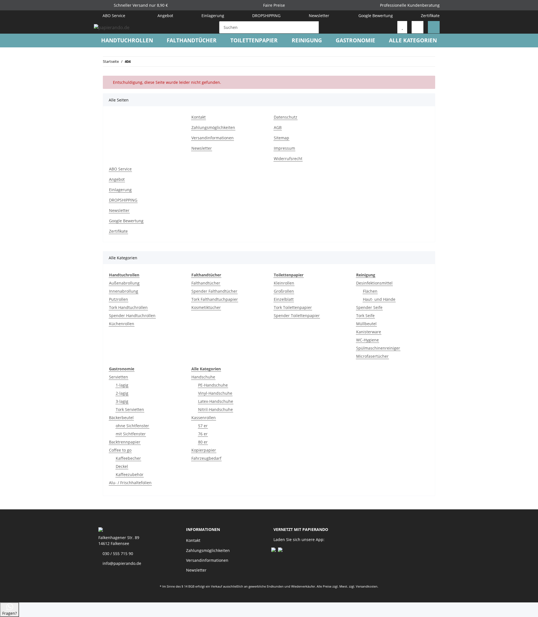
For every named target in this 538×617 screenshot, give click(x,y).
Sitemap (281, 137)
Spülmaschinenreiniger (378, 348)
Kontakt (198, 117)
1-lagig (122, 385)
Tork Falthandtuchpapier (214, 299)
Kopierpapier (203, 450)
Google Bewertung (375, 15)
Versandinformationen (212, 137)
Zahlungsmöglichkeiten (213, 127)
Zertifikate (430, 15)
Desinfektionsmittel (374, 283)
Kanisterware (368, 331)
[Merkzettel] (402, 27)
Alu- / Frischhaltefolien (130, 482)
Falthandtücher (205, 283)
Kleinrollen (284, 283)
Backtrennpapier (124, 442)
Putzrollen (118, 299)
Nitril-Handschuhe (215, 409)
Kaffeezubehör (129, 474)
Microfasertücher (372, 356)
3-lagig (122, 401)
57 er (203, 425)
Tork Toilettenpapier (293, 307)
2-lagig (122, 393)
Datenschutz (285, 117)
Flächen (370, 291)
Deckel (122, 466)
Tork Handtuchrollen (128, 307)
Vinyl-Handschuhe (215, 393)
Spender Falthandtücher (214, 291)
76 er (203, 433)
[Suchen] (313, 27)
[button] (417, 27)
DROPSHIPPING (266, 15)
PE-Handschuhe (213, 385)
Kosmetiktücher (206, 307)
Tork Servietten (130, 409)
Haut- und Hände (379, 299)
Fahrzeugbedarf (206, 458)
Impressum (284, 148)
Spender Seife (369, 307)
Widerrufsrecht (288, 158)
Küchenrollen (121, 323)
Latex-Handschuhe (215, 401)
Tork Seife (365, 315)
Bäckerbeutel (121, 417)
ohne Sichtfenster (132, 425)
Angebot (164, 15)
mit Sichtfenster (131, 433)
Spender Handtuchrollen (132, 315)
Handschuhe (203, 377)
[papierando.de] (111, 27)
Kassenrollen (203, 417)
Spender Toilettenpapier (297, 315)
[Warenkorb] (434, 27)
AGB (278, 127)
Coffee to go (120, 450)
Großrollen (284, 291)
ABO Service (113, 15)
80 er (203, 442)
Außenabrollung (124, 283)
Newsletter (319, 15)
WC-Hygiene (367, 340)
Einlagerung (212, 15)
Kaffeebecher (128, 458)
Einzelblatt (284, 299)
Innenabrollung (123, 291)
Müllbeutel (366, 323)
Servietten (118, 377)
